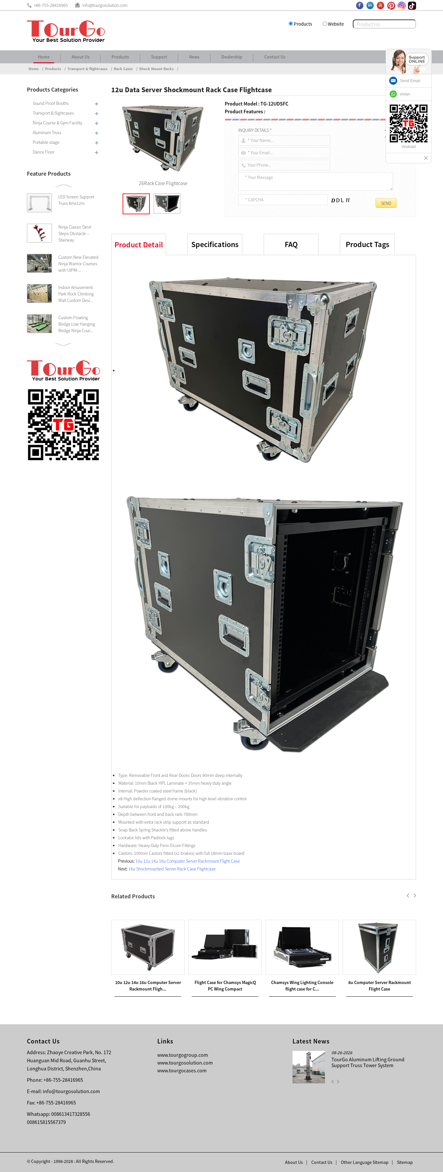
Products (303, 24)
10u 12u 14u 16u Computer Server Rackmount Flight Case (188, 861)
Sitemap (405, 1162)
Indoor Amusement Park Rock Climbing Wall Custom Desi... (76, 293)
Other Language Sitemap (365, 1162)
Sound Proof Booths (51, 103)
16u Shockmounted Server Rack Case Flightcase (172, 869)
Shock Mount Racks (156, 68)
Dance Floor (43, 152)
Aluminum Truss (47, 132)
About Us (81, 57)
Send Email (410, 81)
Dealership (232, 57)
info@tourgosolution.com (71, 1091)
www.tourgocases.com (182, 1070)
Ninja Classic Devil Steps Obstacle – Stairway (74, 233)
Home (44, 57)
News (194, 57)
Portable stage (46, 142)
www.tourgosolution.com (185, 1062)
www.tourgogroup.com (182, 1055)
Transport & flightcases (87, 68)
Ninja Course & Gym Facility (57, 123)
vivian (405, 94)
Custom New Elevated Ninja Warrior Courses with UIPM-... (78, 263)
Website (336, 24)
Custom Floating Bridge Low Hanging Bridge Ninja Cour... (76, 324)
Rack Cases (123, 68)
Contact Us (274, 57)
